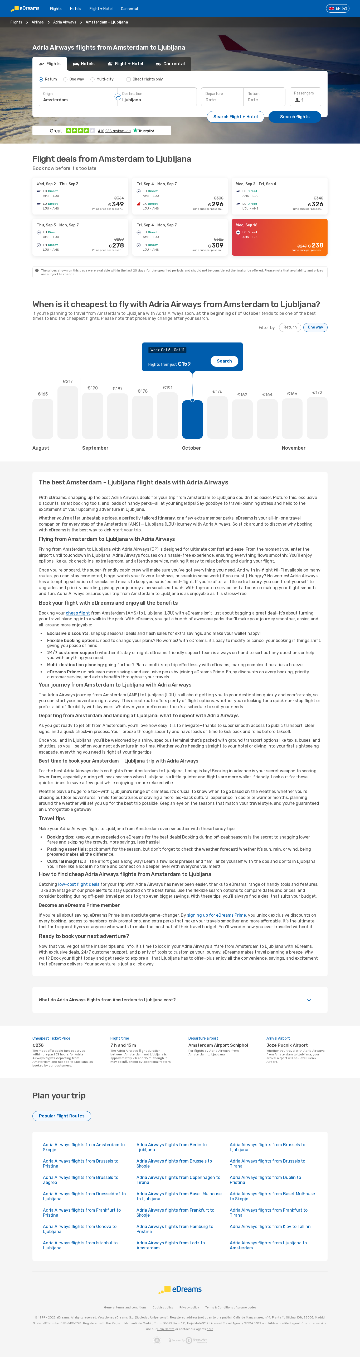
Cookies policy (163, 1307)
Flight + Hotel (101, 9)
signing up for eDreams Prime (216, 915)
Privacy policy (189, 1307)
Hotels (75, 9)
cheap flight (78, 613)
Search (224, 361)
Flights (56, 9)
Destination (132, 94)
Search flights (295, 116)
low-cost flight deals (78, 884)
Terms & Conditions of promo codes (230, 1307)
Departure (214, 94)
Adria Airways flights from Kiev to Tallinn (270, 1226)
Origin (48, 94)
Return (254, 94)
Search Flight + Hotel (235, 116)
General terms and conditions (125, 1307)
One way (315, 327)
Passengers (304, 93)
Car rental (129, 9)
